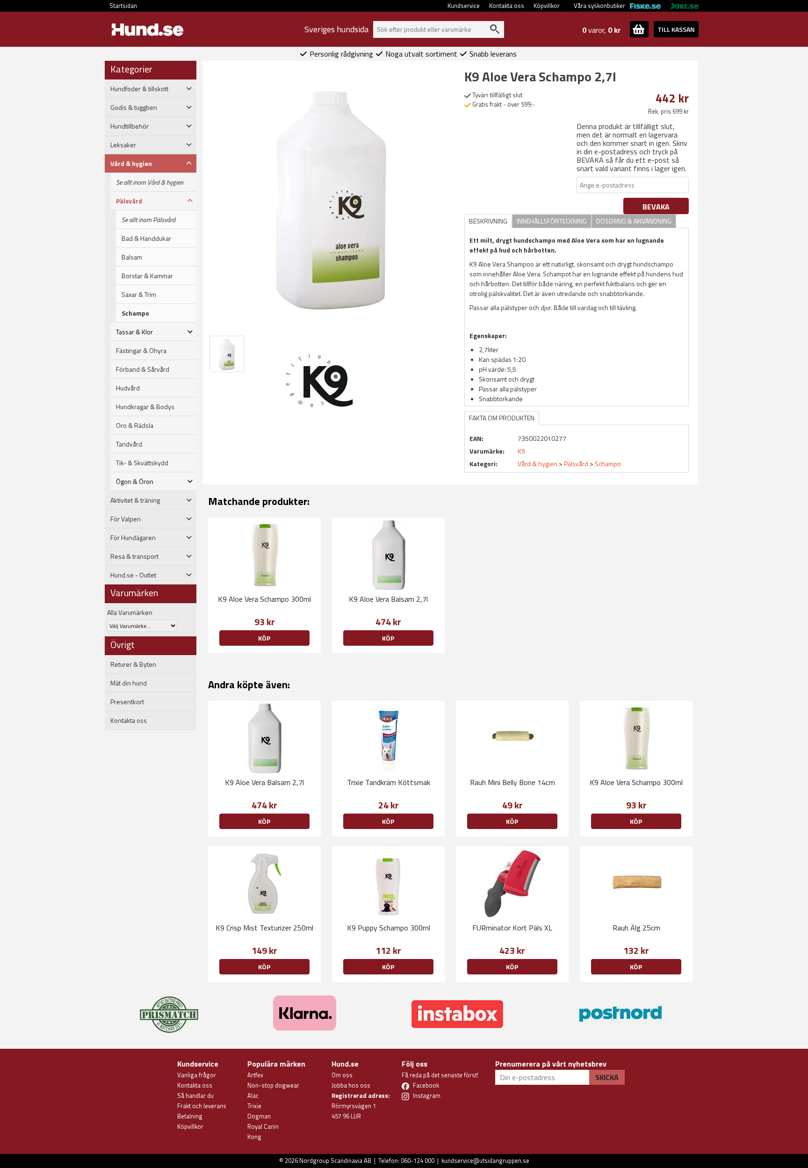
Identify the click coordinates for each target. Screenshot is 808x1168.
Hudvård (128, 388)
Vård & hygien (537, 464)
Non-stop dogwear (273, 1085)
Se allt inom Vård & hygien (149, 182)
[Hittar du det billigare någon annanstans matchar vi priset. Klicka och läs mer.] (169, 1009)
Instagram (426, 1095)
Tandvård (129, 444)
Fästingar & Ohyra (141, 350)
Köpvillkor (547, 5)
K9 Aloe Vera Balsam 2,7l (388, 599)
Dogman (259, 1116)
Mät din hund (128, 683)
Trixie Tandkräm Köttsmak (388, 782)
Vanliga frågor (196, 1075)
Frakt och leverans (201, 1105)
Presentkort (127, 702)
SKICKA (607, 1077)
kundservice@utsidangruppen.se (485, 1160)
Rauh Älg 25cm (636, 927)
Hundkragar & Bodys (145, 407)
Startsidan (123, 5)
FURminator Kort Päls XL (512, 927)
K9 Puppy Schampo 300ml (388, 927)
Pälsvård (576, 464)
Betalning (189, 1116)
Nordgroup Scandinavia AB (335, 1160)
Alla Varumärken (129, 612)
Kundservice (463, 5)
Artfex (255, 1075)
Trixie (254, 1105)
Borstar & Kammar (147, 276)
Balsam (132, 257)
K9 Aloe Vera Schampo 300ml (264, 599)
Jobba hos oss (351, 1085)
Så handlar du (195, 1095)
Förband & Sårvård (142, 369)
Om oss (342, 1075)
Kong (254, 1136)
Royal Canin (263, 1126)
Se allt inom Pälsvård (148, 220)
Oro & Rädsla (134, 425)
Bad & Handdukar (146, 238)
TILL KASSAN (676, 29)
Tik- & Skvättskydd (142, 463)
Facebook (426, 1085)
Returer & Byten (133, 664)
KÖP (636, 967)
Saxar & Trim (139, 294)
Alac (253, 1095)
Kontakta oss (506, 5)
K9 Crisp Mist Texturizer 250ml (264, 927)
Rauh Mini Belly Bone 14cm (512, 782)
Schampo (135, 313)
